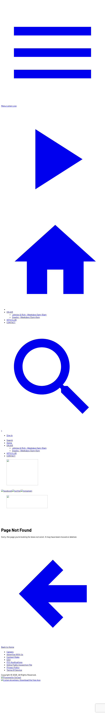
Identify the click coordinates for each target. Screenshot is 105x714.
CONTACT (11, 322)
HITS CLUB (12, 319)
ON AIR (10, 312)
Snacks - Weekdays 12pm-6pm (26, 317)
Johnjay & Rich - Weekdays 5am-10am (29, 314)
